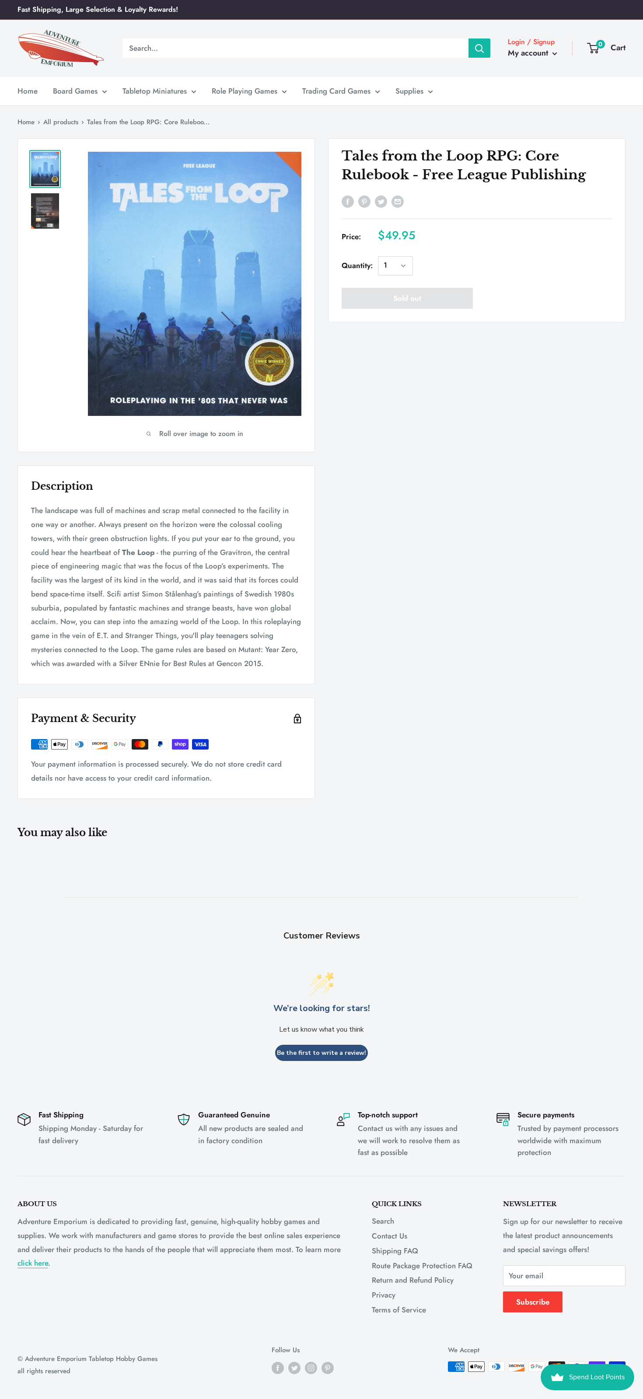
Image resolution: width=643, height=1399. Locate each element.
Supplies (409, 90)
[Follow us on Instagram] (311, 1368)
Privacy (383, 1295)
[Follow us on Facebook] (278, 1368)
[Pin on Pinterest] (364, 201)
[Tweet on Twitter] (381, 201)
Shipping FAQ (395, 1250)
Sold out (407, 298)
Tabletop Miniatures (154, 90)
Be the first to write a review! (321, 1053)
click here (32, 1263)
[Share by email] (397, 201)
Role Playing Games (244, 90)
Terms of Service (399, 1310)
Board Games (75, 90)
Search (383, 1221)
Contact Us (389, 1236)
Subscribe (532, 1302)
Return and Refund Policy (413, 1280)
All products (60, 122)
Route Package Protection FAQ (422, 1265)
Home (27, 90)
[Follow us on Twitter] (294, 1368)
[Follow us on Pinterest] (328, 1368)
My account (529, 53)
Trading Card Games (336, 90)
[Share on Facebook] (348, 201)
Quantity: (357, 265)
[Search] (479, 48)
